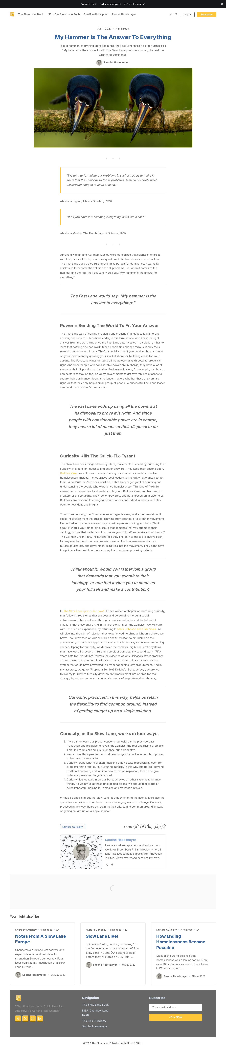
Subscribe (207, 14)
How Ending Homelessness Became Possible (180, 942)
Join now (175, 1017)
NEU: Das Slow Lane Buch (64, 14)
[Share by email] (156, 827)
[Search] (176, 14)
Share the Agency (26, 929)
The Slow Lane (100, 1043)
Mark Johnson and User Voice (136, 629)
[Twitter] (107, 865)
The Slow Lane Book (31, 14)
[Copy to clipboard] (163, 827)
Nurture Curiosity (72, 826)
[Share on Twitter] (136, 827)
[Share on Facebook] (143, 827)
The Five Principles (96, 14)
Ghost (129, 1043)
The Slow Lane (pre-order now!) (84, 611)
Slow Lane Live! (102, 936)
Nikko (139, 1043)
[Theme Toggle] (170, 14)
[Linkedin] (40, 1018)
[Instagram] (33, 1018)
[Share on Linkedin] (150, 827)
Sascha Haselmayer (124, 14)
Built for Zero (68, 473)
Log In (187, 14)
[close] (222, 4)
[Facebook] (112, 865)
